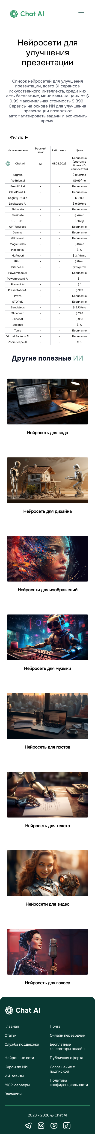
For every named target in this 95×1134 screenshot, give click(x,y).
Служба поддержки (22, 1044)
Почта (55, 1026)
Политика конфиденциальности (69, 1082)
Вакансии (13, 1094)
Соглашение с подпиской (62, 1069)
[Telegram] (28, 1125)
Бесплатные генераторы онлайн (67, 1046)
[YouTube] (54, 1125)
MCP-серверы (17, 1085)
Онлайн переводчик (67, 1035)
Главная (12, 1026)
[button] (81, 13)
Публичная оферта (66, 1057)
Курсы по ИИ (16, 1067)
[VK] (41, 1125)
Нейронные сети (19, 1057)
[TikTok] (67, 1125)
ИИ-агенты (14, 1076)
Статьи (11, 1035)
